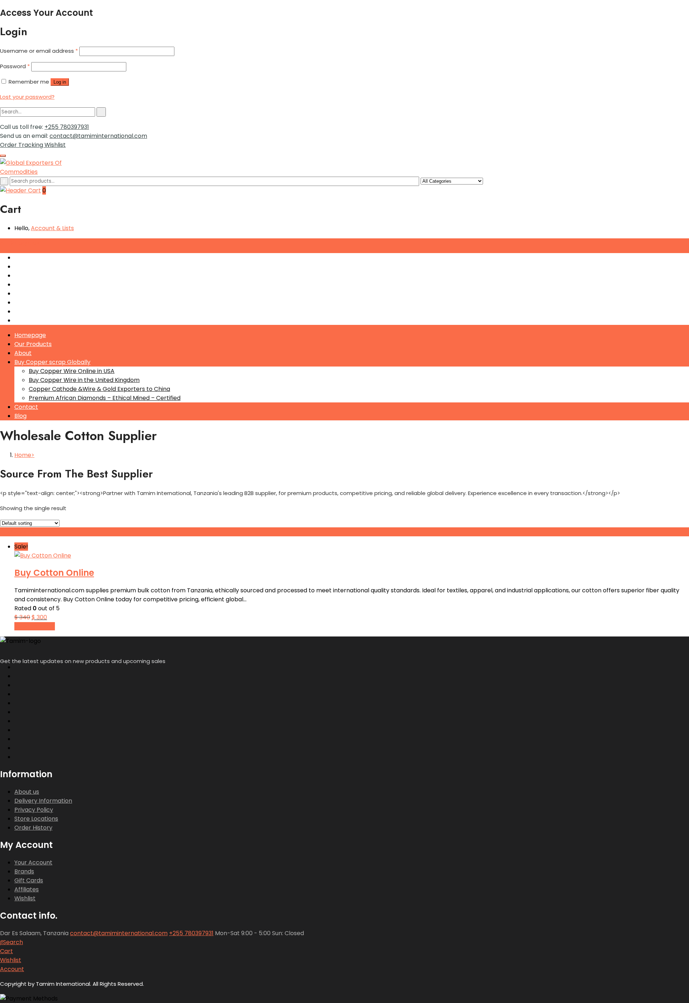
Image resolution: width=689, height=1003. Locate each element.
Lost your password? (27, 97)
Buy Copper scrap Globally (52, 362)
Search (13, 942)
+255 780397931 (66, 127)
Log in (59, 82)
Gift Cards (28, 880)
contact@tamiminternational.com (98, 136)
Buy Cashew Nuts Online (48, 302)
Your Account (33, 862)
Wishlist (55, 145)
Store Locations (36, 819)
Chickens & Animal (40, 311)
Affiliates (26, 889)
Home (22, 455)
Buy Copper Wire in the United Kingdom (84, 380)
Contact (26, 407)
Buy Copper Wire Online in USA (71, 371)
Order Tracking (22, 145)
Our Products (33, 344)
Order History (33, 828)
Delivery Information (43, 801)
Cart (6, 951)
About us (26, 792)
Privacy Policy (33, 810)
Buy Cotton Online (54, 573)
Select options (34, 626)
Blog (20, 416)
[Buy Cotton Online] (42, 555)
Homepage (30, 335)
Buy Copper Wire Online (47, 257)
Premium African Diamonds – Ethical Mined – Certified (105, 398)
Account (12, 969)
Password (15, 66)
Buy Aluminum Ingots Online (53, 275)
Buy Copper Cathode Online (53, 266)
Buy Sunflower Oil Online (48, 293)
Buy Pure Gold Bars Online (50, 284)
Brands (24, 871)
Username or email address (39, 51)
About (23, 353)
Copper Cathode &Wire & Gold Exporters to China (99, 389)
